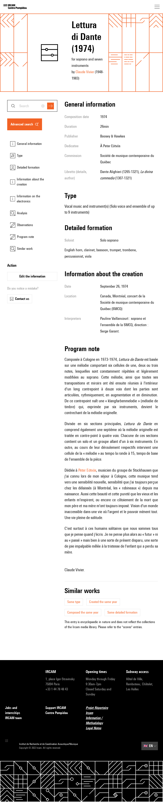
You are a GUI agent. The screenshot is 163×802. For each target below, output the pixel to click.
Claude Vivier (85, 72)
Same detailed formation (122, 612)
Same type (73, 602)
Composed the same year (82, 612)
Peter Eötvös (87, 470)
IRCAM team (13, 718)
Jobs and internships (12, 710)
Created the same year (103, 602)
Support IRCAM (55, 708)
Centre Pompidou (56, 713)
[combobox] (32, 106)
